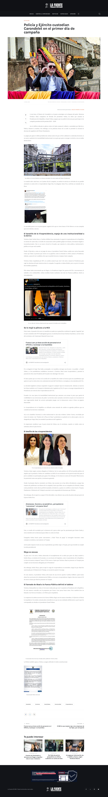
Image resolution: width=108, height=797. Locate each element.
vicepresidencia (69, 704)
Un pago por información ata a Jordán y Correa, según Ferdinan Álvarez (75, 756)
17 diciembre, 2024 (33, 753)
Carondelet (28, 704)
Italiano (82, 109)
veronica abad (58, 704)
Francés (78, 109)
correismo (37, 704)
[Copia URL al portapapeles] (26, 123)
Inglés (73, 109)
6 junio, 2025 (54, 753)
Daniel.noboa (47, 704)
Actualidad (26, 20)
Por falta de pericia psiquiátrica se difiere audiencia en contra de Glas (54, 756)
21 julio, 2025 (75, 753)
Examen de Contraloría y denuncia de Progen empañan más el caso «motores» (33, 757)
